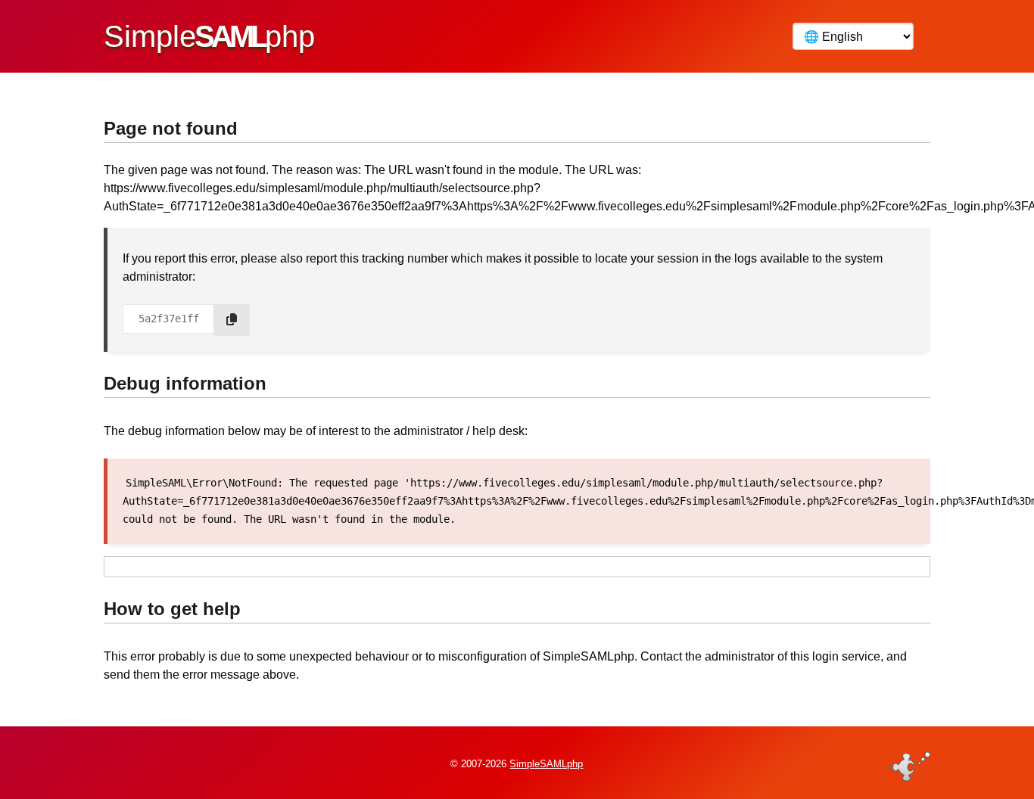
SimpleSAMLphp (546, 763)
